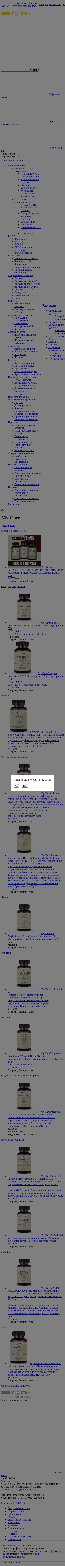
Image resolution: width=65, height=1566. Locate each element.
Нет (25, 786)
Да (16, 786)
